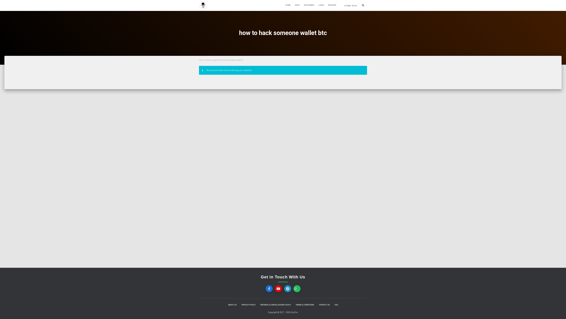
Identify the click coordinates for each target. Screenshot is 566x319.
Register (332, 5)
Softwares (309, 5)
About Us (232, 305)
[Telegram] (287, 288)
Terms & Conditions (305, 305)
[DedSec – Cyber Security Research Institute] (203, 5)
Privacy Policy (249, 305)
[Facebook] (269, 288)
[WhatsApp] (297, 288)
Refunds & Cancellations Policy (275, 305)
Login (321, 5)
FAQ (336, 305)
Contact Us (324, 305)
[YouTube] (278, 288)
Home (288, 5)
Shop (297, 5)
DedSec (294, 312)
